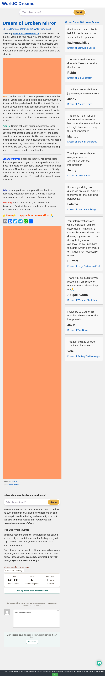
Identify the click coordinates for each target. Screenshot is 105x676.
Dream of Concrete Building (81, 209)
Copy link (32, 642)
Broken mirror (13, 485)
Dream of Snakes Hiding (79, 104)
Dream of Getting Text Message (83, 356)
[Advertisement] (32, 76)
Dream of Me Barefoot (78, 175)
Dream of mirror (11, 159)
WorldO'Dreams (18, 3)
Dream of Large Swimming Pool (83, 266)
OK (55, 674)
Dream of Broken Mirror (29, 23)
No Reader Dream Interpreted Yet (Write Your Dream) (27, 29)
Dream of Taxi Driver (77, 330)
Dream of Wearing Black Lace (82, 300)
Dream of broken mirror (26, 33)
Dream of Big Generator (79, 78)
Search (79, 12)
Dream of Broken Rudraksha (82, 141)
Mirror (14, 481)
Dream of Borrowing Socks (81, 48)
